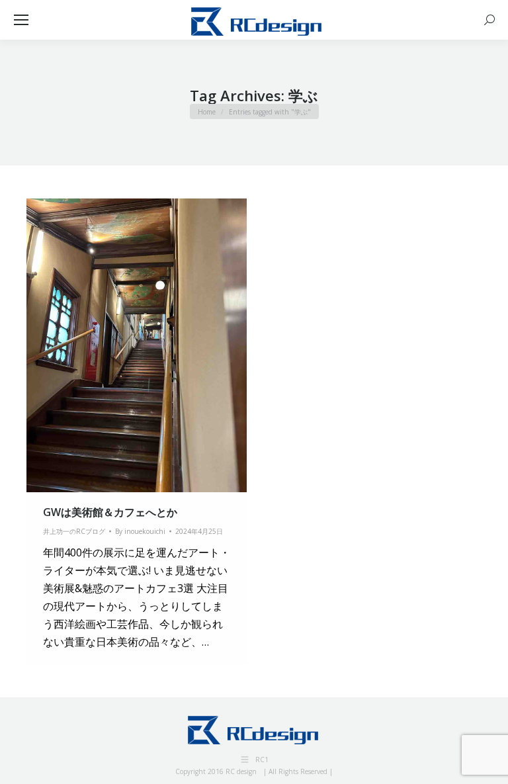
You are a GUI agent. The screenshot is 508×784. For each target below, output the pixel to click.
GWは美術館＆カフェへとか (110, 512)
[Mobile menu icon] (21, 20)
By (140, 531)
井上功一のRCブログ (74, 531)
